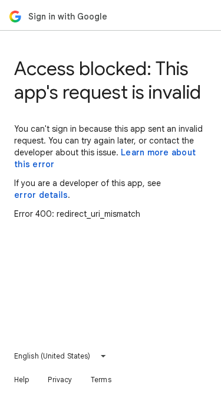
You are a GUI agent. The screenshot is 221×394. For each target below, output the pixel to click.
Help (21, 379)
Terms (101, 379)
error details (41, 195)
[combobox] (60, 356)
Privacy (60, 379)
